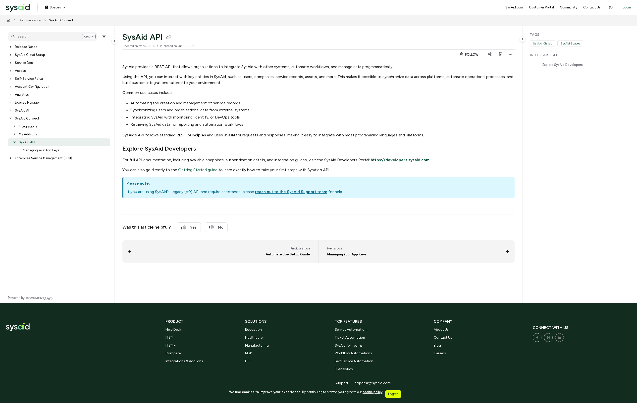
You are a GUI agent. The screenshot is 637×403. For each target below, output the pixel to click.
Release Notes (26, 47)
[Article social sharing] (490, 55)
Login (627, 7)
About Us (441, 329)
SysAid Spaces (570, 43)
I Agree (393, 394)
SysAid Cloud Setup (30, 55)
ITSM (169, 337)
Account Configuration (32, 86)
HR (247, 361)
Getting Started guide (197, 169)
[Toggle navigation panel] (114, 41)
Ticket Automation (350, 337)
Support (341, 383)
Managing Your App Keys (41, 150)
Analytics (22, 94)
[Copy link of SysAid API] (169, 38)
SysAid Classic (542, 43)
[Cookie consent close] (405, 394)
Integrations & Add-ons (184, 361)
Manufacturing (257, 345)
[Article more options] (511, 55)
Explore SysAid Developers (562, 65)
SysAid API (27, 142)
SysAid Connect (61, 20)
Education (253, 329)
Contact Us (443, 337)
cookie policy (372, 392)
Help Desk (173, 329)
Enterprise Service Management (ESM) (43, 158)
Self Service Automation (354, 361)
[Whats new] (611, 7)
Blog (437, 345)
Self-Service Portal (29, 79)
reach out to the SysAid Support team (291, 191)
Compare (173, 353)
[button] (52, 36)
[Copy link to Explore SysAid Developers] (204, 149)
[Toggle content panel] (523, 39)
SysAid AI (22, 110)
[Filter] (104, 37)
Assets (20, 71)
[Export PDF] (501, 55)
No (220, 227)
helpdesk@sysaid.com (373, 383)
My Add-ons (28, 134)
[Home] (18, 7)
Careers (440, 353)
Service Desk (24, 63)
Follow (471, 54)
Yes (193, 227)
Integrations (28, 126)
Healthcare (254, 337)
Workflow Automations (353, 353)
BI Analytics (344, 369)
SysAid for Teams (349, 345)
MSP (248, 353)
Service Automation (351, 329)
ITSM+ (170, 345)
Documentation (30, 20)
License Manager (27, 102)
